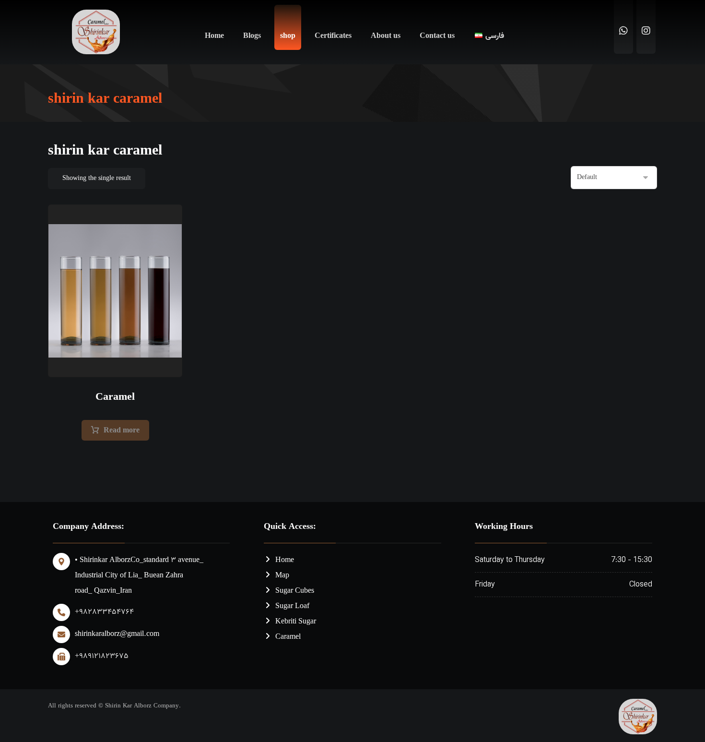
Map (282, 576)
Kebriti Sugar (295, 622)
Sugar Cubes (294, 591)
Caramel (288, 637)
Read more (122, 431)
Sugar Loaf (292, 606)
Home (284, 560)
